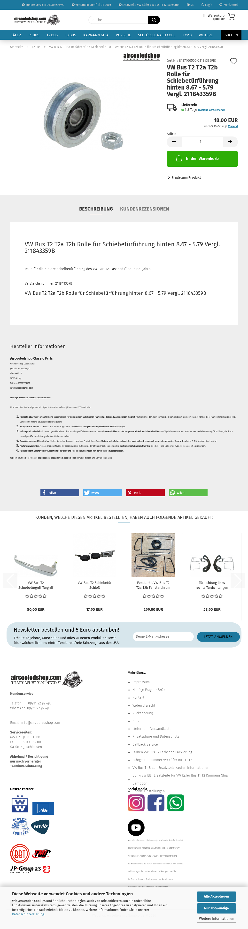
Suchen (231, 35)
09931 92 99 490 (40, 703)
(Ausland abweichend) (211, 110)
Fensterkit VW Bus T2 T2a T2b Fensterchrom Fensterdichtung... (153, 585)
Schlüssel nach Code (157, 35)
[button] (174, 141)
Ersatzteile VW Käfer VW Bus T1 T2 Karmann (150, 5)
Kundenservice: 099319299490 (44, 5)
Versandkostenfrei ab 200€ (93, 5)
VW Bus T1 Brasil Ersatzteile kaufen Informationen (170, 768)
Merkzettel (230, 5)
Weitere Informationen (216, 919)
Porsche (123, 35)
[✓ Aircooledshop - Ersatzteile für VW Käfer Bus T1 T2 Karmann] (37, 20)
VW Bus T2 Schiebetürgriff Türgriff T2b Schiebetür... (35, 585)
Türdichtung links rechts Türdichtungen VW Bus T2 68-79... (212, 585)
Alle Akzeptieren (216, 896)
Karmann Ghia (95, 35)
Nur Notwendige (216, 908)
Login (208, 5)
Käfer (16, 35)
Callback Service (145, 744)
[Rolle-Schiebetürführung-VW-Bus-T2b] (85, 113)
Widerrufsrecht (143, 705)
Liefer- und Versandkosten (152, 729)
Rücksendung (142, 713)
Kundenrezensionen (144, 209)
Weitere (206, 35)
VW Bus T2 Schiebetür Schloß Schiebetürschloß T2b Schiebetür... (94, 585)
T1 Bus (33, 35)
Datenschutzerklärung (28, 914)
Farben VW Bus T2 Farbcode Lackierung (162, 752)
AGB (135, 721)
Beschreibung (96, 209)
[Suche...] (154, 20)
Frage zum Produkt (186, 177)
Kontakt (138, 697)
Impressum (141, 682)
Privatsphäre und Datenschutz (155, 736)
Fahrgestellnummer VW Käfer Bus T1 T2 (162, 760)
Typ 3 (187, 35)
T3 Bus (70, 35)
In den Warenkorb (202, 158)
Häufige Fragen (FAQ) (148, 690)
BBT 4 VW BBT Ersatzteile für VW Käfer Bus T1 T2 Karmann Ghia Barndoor (180, 779)
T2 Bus (52, 35)
